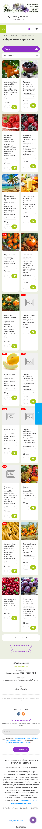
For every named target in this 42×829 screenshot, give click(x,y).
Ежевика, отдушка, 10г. (27, 83)
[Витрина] (37, 55)
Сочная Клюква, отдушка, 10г (10, 600)
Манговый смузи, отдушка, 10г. (29, 197)
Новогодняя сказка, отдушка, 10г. (10, 317)
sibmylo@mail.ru (21, 689)
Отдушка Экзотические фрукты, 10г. (28, 489)
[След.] (26, 637)
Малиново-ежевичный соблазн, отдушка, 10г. (29, 138)
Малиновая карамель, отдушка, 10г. (9, 137)
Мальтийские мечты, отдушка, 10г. (10, 198)
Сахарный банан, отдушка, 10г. (10, 545)
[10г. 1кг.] (10, 389)
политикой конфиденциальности (18, 742)
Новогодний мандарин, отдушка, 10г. (27, 257)
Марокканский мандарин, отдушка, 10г (9, 257)
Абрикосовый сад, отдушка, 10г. (10, 83)
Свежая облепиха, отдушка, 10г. (29, 545)
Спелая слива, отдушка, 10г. (28, 600)
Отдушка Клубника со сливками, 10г (28, 376)
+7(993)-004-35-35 (20, 17)
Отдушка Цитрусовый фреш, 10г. (8, 489)
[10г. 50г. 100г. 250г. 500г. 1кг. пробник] (10, 98)
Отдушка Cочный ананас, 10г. (29, 316)
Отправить (19, 749)
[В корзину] (14, 107)
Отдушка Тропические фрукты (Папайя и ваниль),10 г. (29, 433)
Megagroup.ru (21, 827)
